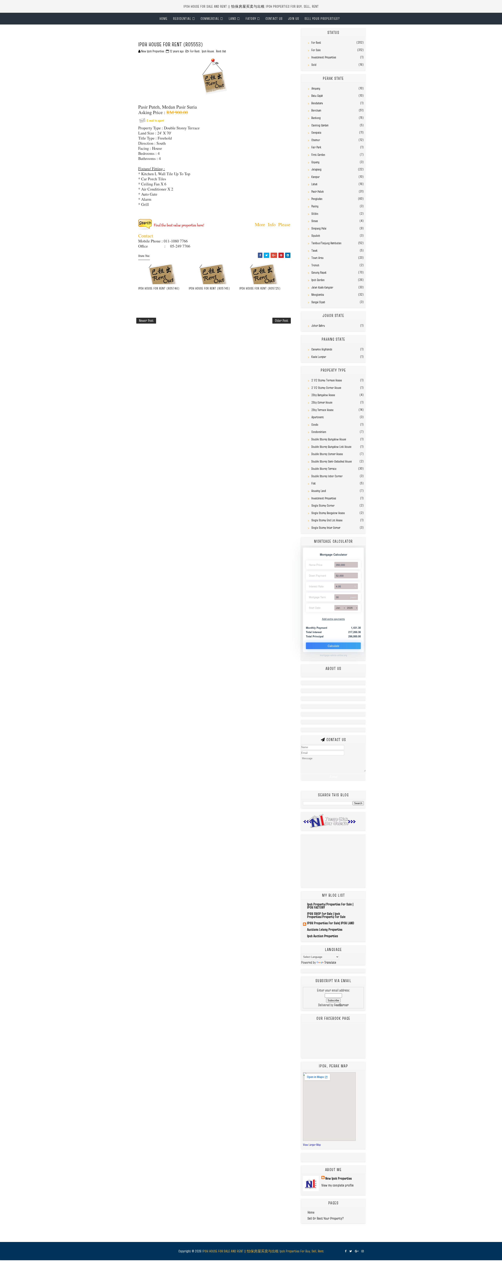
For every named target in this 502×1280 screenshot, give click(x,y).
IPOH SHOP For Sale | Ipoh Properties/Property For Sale (326, 915)
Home (163, 18)
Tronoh (315, 265)
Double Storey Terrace (323, 468)
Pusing (314, 206)
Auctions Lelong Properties (324, 929)
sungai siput (318, 302)
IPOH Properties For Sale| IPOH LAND (330, 923)
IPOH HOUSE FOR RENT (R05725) (260, 288)
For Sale (316, 50)
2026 (350, 608)
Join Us (293, 18)
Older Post (281, 320)
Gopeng (315, 162)
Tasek (314, 250)
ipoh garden (318, 280)
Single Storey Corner (323, 505)
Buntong (316, 118)
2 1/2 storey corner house (326, 388)
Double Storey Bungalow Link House (331, 447)
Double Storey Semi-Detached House (331, 461)
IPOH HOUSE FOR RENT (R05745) (209, 288)
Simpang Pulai (318, 228)
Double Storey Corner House (327, 454)
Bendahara (317, 103)
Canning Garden (319, 125)
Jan (338, 608)
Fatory (251, 18)
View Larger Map (312, 1145)
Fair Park (316, 147)
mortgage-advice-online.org (333, 655)
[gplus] (356, 1251)
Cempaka (316, 132)
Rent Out (221, 51)
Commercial (210, 18)
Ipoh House (208, 51)
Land (232, 18)
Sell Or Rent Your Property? (325, 1218)
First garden (318, 154)
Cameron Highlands (321, 349)
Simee (314, 221)
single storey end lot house (326, 520)
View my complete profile (337, 1185)
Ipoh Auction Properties (322, 935)
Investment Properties (323, 57)
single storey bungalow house (328, 513)
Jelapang (316, 169)
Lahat (314, 184)
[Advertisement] (182, 34)
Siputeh (315, 235)
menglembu (317, 294)
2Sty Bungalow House (323, 395)
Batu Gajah (317, 95)
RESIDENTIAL (182, 18)
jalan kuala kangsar (322, 287)
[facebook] (345, 1251)
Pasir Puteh (317, 191)
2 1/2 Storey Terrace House (326, 380)
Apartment (317, 417)
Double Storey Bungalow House (328, 439)
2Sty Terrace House (322, 410)
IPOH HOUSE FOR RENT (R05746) (159, 288)
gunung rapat (318, 272)
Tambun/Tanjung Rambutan (326, 243)
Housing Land (318, 491)
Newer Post (146, 320)
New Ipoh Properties (338, 1178)
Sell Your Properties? (322, 18)
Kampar (315, 177)
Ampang (315, 88)
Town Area (317, 258)
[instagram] (362, 1251)
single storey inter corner (325, 527)
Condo (314, 424)
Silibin (314, 213)
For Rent (195, 51)
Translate (330, 962)
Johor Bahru (318, 325)
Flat (313, 483)
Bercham (316, 110)
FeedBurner (341, 1004)
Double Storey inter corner (327, 476)
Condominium (318, 432)
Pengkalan (316, 199)
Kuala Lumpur (318, 357)
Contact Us (274, 18)
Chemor (315, 140)
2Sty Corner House (321, 402)
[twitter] (350, 1251)
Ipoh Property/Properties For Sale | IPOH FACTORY (330, 906)
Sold (313, 65)
